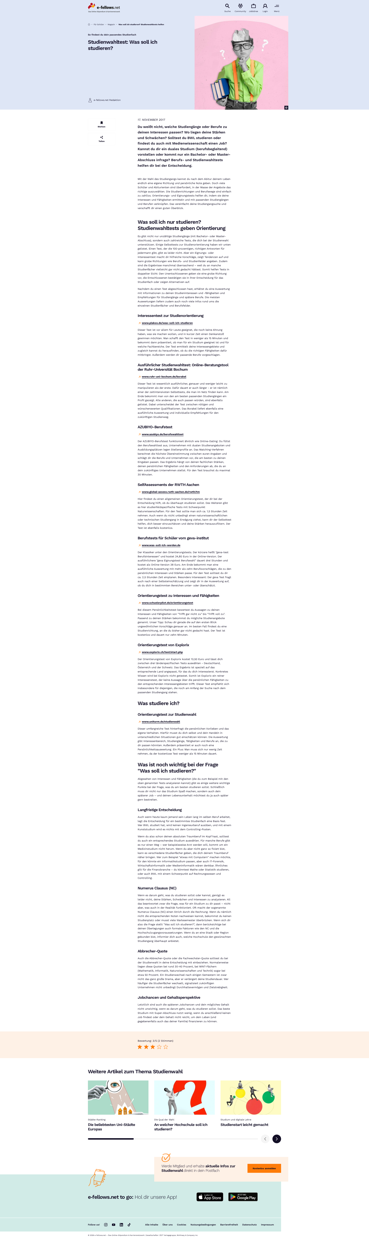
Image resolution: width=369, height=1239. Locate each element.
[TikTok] (129, 1225)
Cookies (181, 1225)
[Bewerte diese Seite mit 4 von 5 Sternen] (159, 1047)
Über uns (167, 1225)
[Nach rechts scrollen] (276, 1139)
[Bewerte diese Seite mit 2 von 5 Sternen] (146, 1047)
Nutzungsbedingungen (203, 1225)
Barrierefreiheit (229, 1225)
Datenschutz (249, 1225)
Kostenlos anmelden (264, 1168)
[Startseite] (89, 24)
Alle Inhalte (151, 1225)
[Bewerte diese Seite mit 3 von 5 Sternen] (152, 1047)
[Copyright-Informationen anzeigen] (286, 108)
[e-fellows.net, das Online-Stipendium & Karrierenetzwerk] (104, 8)
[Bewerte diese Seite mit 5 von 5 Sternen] (165, 1047)
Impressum (267, 1225)
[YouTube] (113, 1225)
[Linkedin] (121, 1225)
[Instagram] (106, 1225)
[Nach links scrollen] (265, 1139)
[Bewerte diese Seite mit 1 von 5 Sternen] (140, 1047)
